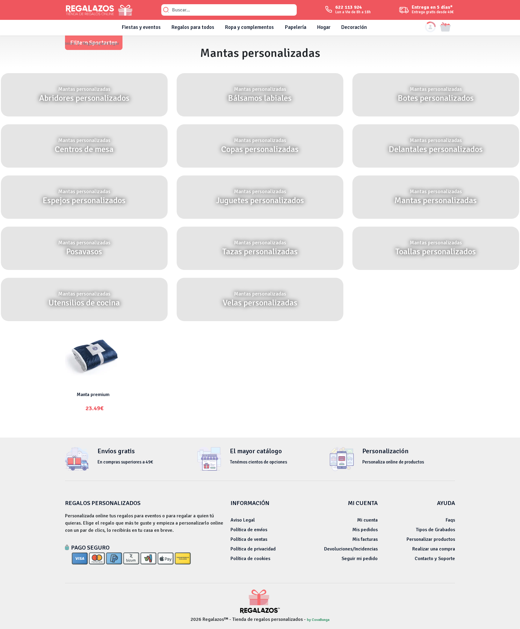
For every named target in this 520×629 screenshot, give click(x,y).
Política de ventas (249, 539)
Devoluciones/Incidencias (351, 549)
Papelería (295, 27)
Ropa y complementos (249, 27)
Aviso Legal (243, 520)
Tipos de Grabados (435, 530)
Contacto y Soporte (435, 559)
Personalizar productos (431, 539)
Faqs (450, 520)
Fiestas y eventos (141, 27)
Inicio (70, 43)
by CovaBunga (318, 620)
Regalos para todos (193, 27)
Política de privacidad (253, 549)
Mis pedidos (365, 530)
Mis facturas (365, 539)
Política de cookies (250, 559)
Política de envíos (249, 530)
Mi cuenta (367, 520)
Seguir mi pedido (360, 559)
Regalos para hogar (100, 43)
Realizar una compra (433, 549)
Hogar (323, 27)
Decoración (354, 27)
